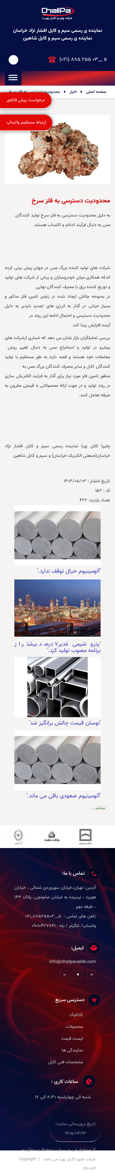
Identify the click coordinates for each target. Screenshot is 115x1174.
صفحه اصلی (96, 92)
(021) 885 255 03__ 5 (83, 60)
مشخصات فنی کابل (65, 1062)
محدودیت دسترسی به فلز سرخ (34, 92)
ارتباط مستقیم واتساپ (26, 122)
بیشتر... (98, 807)
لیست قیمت (72, 1038)
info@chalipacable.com (72, 961)
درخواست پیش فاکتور (25, 100)
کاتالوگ (76, 1015)
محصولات (74, 1026)
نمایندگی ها (72, 1050)
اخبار (73, 92)
